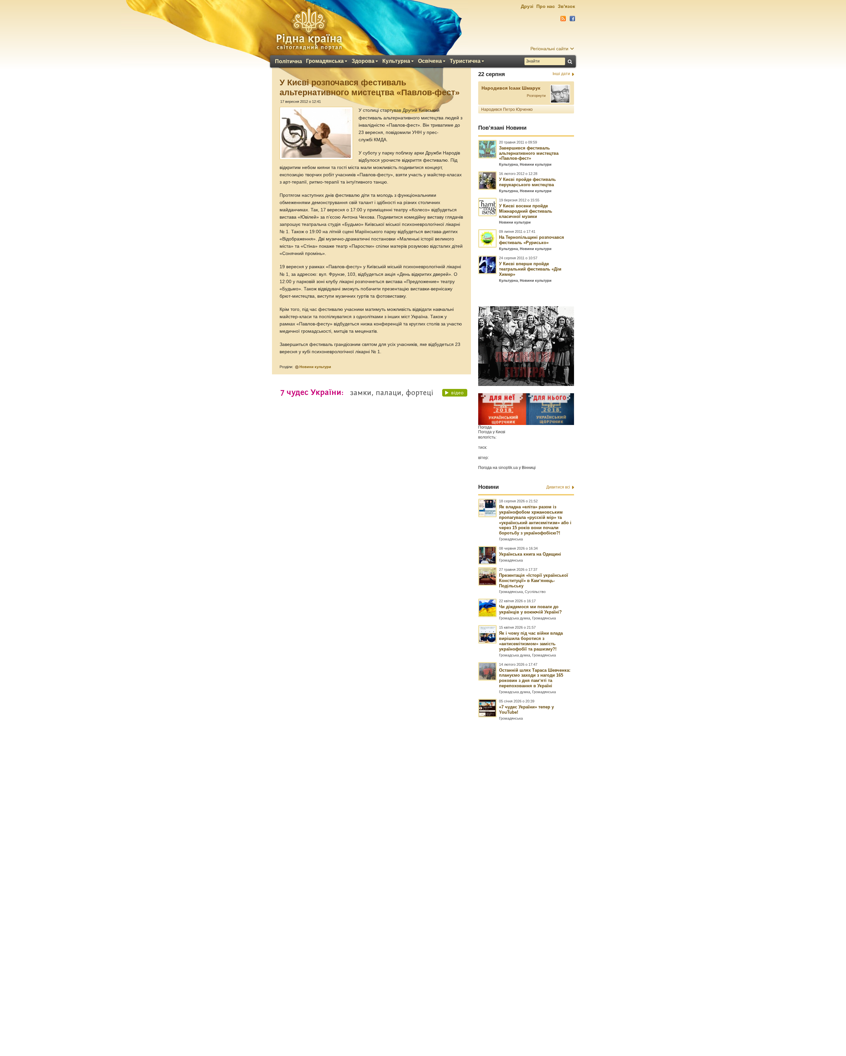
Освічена (430, 61)
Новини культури (315, 367)
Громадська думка (514, 618)
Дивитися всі (558, 487)
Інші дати (561, 73)
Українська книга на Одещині (530, 554)
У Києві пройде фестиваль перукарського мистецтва (527, 182)
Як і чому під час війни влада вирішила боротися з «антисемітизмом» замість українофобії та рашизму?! (531, 641)
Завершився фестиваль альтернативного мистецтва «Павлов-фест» (528, 153)
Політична (288, 61)
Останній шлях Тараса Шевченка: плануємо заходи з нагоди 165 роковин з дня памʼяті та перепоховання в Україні (534, 678)
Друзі (527, 6)
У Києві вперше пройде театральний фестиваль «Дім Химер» (530, 269)
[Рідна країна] (309, 28)
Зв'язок (566, 6)
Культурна (396, 61)
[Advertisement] (423, 876)
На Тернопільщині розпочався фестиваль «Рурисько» (531, 240)
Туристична (465, 61)
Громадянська (325, 61)
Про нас (545, 6)
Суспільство (535, 592)
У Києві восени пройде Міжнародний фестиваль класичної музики (525, 211)
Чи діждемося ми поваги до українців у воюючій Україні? (530, 609)
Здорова (363, 61)
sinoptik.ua (508, 467)
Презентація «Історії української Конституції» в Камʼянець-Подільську (533, 580)
